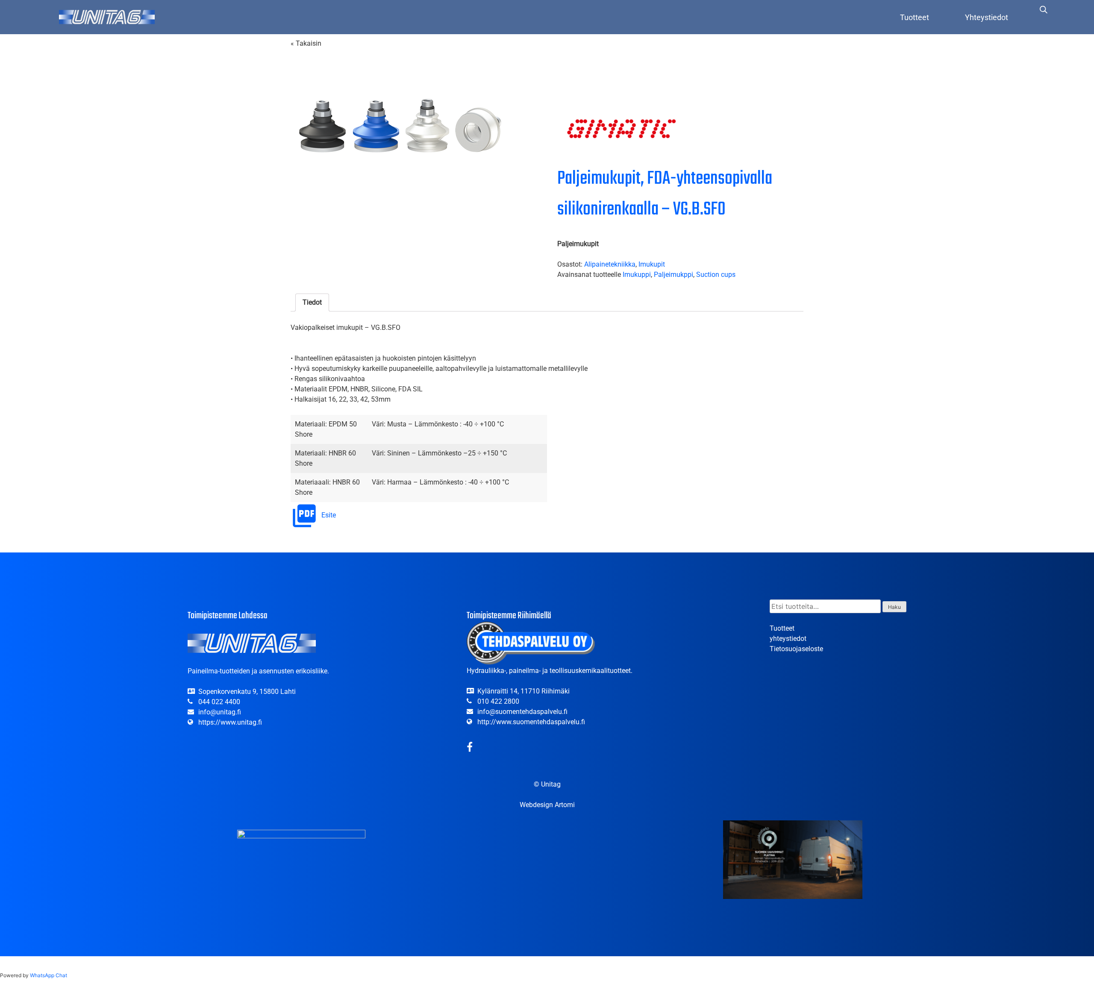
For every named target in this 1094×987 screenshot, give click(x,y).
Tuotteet (914, 17)
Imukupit (651, 264)
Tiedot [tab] (312, 302)
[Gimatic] (621, 130)
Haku (894, 607)
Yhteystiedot (986, 17)
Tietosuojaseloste (796, 649)
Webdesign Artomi (547, 805)
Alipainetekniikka (609, 264)
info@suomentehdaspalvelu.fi (522, 712)
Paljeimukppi (673, 274)
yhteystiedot (788, 638)
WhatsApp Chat (48, 975)
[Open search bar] (1043, 9)
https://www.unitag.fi (230, 722)
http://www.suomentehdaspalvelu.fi (531, 722)
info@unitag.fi (219, 712)
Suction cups (715, 274)
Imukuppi (637, 274)
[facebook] (470, 748)
